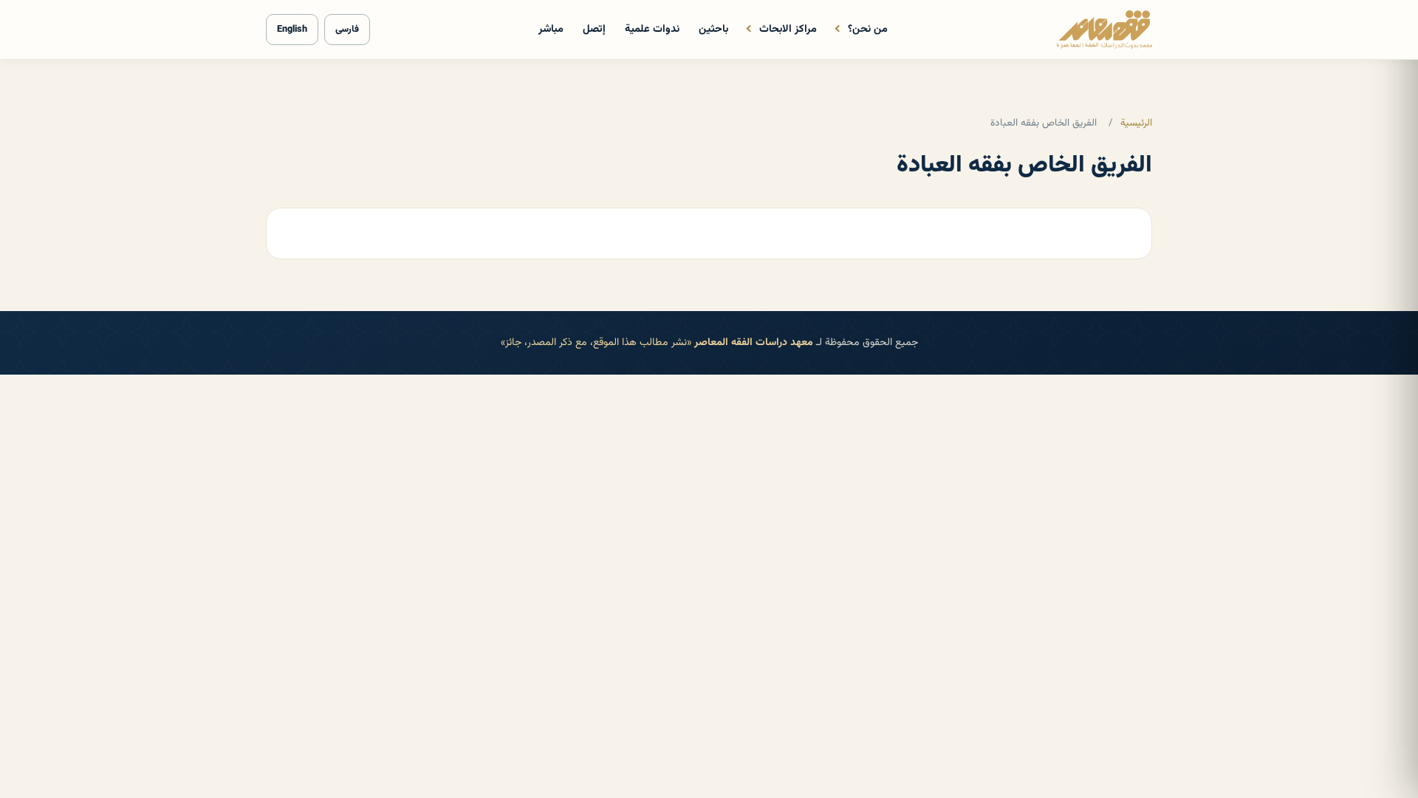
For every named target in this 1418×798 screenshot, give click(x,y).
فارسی (347, 29)
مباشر (551, 29)
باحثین (713, 29)
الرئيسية (1136, 123)
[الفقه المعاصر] (1104, 29)
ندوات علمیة (652, 29)
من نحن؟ (868, 29)
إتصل (594, 29)
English (292, 29)
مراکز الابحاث (788, 29)
